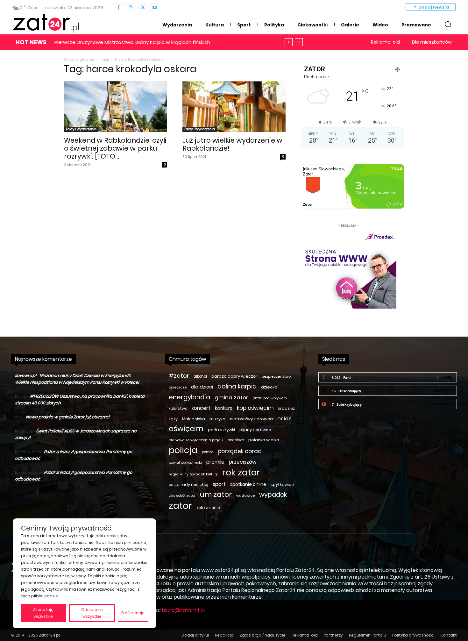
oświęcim (186, 428)
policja (183, 450)
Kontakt (449, 635)
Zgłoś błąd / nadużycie (263, 635)
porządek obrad (240, 451)
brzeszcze (178, 387)
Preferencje (133, 613)
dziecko (269, 387)
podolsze (236, 440)
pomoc (207, 452)
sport (219, 484)
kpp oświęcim (255, 408)
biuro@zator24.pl (183, 610)
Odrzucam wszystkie (92, 613)
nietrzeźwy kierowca (251, 419)
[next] (299, 42)
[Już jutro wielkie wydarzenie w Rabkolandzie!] (234, 106)
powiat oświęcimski (185, 462)
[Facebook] (118, 7)
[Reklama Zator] (348, 269)
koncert (201, 408)
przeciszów (242, 462)
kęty (173, 419)
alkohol (200, 376)
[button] (448, 24)
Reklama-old (305, 635)
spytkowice (282, 484)
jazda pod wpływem (270, 398)
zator (180, 505)
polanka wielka (263, 440)
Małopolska (193, 419)
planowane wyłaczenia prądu (196, 440)
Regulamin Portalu (367, 635)
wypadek (273, 494)
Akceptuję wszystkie (43, 613)
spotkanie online (248, 484)
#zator (179, 375)
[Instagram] (130, 7)
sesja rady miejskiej (188, 484)
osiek (284, 418)
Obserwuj (443, 390)
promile (215, 462)
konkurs (223, 408)
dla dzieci (202, 387)
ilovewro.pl (25, 376)
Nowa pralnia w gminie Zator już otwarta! (68, 417)
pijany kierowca (255, 429)
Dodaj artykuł (195, 635)
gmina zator (231, 397)
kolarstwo (178, 408)
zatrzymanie (208, 507)
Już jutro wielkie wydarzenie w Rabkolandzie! (232, 144)
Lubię (447, 377)
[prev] (289, 42)
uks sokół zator (182, 495)
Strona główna (79, 59)
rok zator (241, 472)
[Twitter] (142, 7)
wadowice (245, 495)
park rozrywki (221, 430)
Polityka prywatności (413, 635)
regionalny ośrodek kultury (193, 474)
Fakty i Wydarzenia (81, 129)
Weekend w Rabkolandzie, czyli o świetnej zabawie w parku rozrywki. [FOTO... (115, 148)
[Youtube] (154, 7)
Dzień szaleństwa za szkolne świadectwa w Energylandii (125, 42)
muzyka (217, 419)
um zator (216, 494)
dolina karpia (237, 386)
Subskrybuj (441, 404)
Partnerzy (333, 635)
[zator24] (45, 23)
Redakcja (224, 635)
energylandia (189, 397)
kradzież (286, 408)
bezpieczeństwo (276, 376)
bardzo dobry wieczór (234, 376)
